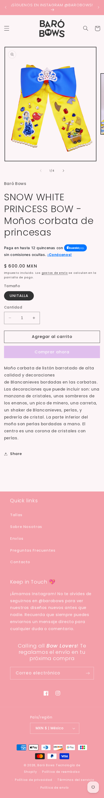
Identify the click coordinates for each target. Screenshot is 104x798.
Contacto (20, 561)
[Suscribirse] (88, 673)
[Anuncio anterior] (5, 7)
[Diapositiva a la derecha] (63, 170)
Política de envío (54, 788)
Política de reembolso (61, 772)
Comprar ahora (52, 352)
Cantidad (13, 307)
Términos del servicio (75, 780)
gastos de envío (55, 273)
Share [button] (16, 453)
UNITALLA (19, 295)
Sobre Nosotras (26, 526)
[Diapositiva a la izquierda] (40, 170)
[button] (6, 28)
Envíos (16, 538)
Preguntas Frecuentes (33, 550)
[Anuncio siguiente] (98, 7)
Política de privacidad (33, 780)
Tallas (16, 514)
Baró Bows (46, 765)
